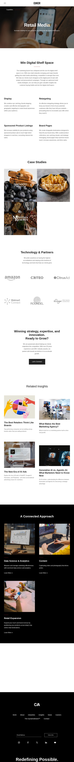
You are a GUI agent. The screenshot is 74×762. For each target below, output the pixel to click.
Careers (58, 715)
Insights (41, 715)
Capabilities (9, 9)
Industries (31, 715)
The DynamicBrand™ (32, 719)
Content (43, 561)
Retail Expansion (12, 618)
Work (15, 715)
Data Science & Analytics (16, 561)
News (50, 715)
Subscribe (51, 735)
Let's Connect (37, 362)
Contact (46, 719)
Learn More (8, 573)
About (22, 715)
